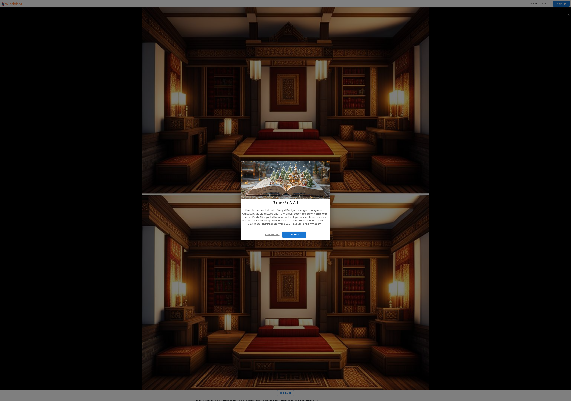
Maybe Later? (272, 234)
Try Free (294, 234)
